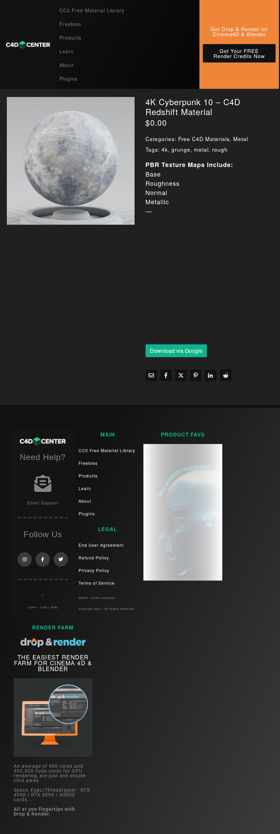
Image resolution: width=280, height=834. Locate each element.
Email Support (42, 502)
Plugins (68, 78)
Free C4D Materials (204, 138)
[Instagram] (24, 559)
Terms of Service (97, 583)
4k (165, 149)
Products (70, 37)
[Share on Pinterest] (195, 375)
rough (220, 149)
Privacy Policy (94, 570)
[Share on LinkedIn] (210, 375)
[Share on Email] (151, 375)
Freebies (70, 23)
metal (201, 149)
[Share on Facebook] (166, 375)
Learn (66, 51)
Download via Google (176, 351)
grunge (181, 149)
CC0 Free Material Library (91, 10)
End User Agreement (101, 545)
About (66, 64)
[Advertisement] (209, 282)
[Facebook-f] (43, 559)
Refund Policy (94, 557)
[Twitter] (61, 559)
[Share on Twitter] (181, 375)
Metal (240, 138)
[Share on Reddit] (226, 375)
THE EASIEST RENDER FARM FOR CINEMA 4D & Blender (53, 663)
